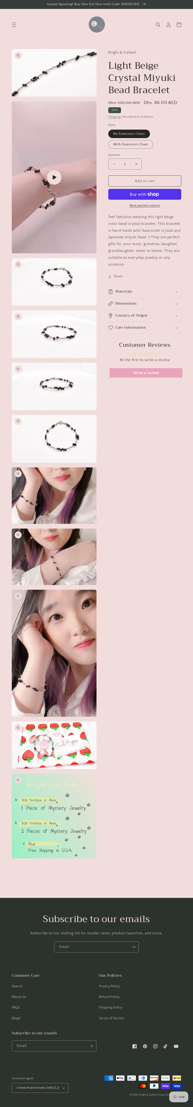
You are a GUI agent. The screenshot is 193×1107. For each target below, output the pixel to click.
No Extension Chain (129, 134)
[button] (14, 25)
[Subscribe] (133, 946)
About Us (19, 997)
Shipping (114, 116)
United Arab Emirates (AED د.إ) (38, 1087)
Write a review (146, 373)
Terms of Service (111, 1018)
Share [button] (118, 276)
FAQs (16, 1007)
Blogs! (16, 1018)
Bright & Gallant (148, 1095)
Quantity (114, 154)
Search (17, 986)
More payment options (145, 205)
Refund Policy (109, 997)
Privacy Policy (109, 986)
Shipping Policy (110, 1007)
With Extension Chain (130, 144)
